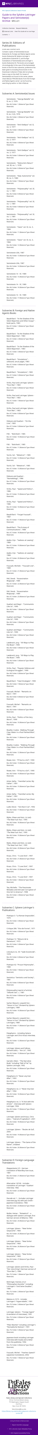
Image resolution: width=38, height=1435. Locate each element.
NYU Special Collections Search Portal (14, 10)
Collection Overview (8, 28)
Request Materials (21, 28)
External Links (8, 31)
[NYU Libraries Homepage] (19, 3)
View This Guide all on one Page (25, 31)
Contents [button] (5, 34)
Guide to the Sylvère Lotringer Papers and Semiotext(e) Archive (18, 17)
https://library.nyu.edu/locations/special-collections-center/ (19, 1412)
